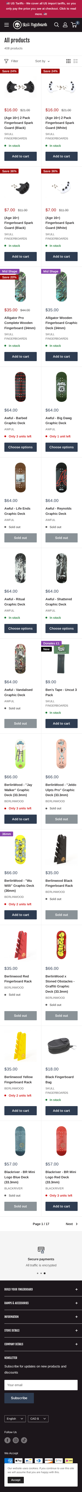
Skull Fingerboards (15, 136)
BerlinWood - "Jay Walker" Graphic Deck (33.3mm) (18, 790)
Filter (14, 61)
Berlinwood (14, 801)
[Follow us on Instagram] (16, 1440)
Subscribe (19, 1398)
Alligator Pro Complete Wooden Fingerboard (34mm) (19, 323)
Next (69, 1224)
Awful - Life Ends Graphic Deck (17, 511)
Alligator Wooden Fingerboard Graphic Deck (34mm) (61, 323)
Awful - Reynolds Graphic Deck (58, 511)
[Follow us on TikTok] (24, 1440)
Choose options (20, 447)
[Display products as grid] (68, 61)
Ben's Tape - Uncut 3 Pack (61, 692)
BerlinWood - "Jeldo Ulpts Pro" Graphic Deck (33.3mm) (60, 790)
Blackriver (13, 1188)
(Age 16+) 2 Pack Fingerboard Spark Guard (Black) (18, 123)
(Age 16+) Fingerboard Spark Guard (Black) (18, 223)
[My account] (65, 24)
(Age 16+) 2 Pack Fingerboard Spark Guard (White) (59, 123)
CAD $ (34, 1418)
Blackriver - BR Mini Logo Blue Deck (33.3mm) (19, 1177)
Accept (15, 1480)
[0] (74, 24)
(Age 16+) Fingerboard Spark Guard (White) (59, 223)
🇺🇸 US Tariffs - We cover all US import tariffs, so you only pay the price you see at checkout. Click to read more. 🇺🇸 (41, 9)
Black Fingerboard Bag (59, 1079)
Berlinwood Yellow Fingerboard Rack (18, 1079)
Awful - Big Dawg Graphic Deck (58, 420)
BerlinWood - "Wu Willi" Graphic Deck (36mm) (19, 886)
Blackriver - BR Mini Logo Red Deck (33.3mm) (60, 1177)
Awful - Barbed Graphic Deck (15, 420)
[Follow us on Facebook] (7, 1440)
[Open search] (56, 24)
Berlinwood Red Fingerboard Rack (18, 978)
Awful (9, 429)
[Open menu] (6, 25)
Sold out (20, 538)
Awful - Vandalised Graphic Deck (18, 692)
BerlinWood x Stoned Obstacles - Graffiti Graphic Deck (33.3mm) (60, 983)
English (11, 1418)
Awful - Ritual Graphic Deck (14, 601)
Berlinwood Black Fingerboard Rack (59, 883)
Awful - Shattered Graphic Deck (58, 601)
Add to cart (20, 156)
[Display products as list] (76, 61)
